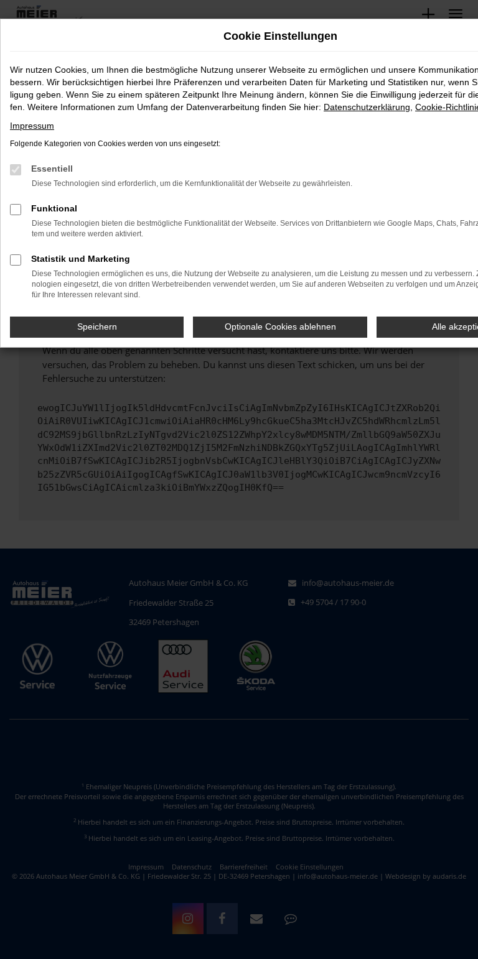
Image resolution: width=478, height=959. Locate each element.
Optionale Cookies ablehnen (280, 326)
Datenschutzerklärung (367, 107)
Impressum (32, 126)
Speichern (97, 326)
